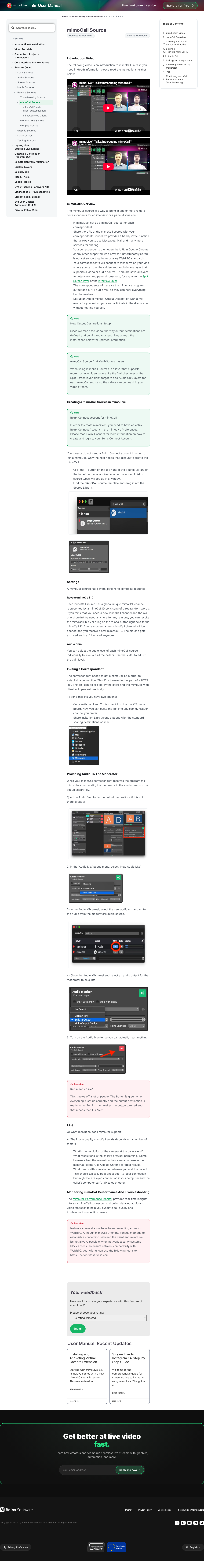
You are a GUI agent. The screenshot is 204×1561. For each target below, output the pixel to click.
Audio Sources (25, 77)
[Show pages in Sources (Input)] (12, 67)
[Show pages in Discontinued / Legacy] (12, 197)
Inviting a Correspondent (179, 60)
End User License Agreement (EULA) (25, 203)
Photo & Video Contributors (190, 1510)
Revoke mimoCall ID (178, 51)
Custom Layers (23, 166)
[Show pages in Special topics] (12, 182)
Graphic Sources (26, 130)
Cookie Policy (164, 1510)
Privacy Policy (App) (26, 210)
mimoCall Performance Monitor (92, 1198)
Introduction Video (175, 33)
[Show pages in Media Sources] (15, 87)
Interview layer (107, 280)
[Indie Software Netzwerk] (96, 1547)
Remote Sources (26, 92)
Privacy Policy (145, 1510)
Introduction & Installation (29, 44)
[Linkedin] (195, 1523)
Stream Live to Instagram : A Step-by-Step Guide (129, 1358)
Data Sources (25, 135)
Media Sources (25, 87)
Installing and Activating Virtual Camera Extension (83, 1358)
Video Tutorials (23, 49)
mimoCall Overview (176, 37)
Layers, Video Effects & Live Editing (27, 147)
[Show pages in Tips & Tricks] (12, 177)
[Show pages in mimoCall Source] (18, 102)
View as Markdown (137, 35)
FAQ (168, 72)
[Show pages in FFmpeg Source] (18, 125)
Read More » (76, 1389)
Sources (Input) (24, 67)
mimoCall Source (30, 102)
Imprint (128, 1510)
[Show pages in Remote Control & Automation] (12, 162)
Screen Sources (26, 82)
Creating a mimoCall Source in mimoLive (176, 43)
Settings (170, 48)
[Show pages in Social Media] (12, 172)
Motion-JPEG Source (32, 120)
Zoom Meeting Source (32, 97)
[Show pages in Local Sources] (15, 72)
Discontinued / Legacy (27, 196)
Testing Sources (26, 140)
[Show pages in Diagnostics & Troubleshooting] (12, 192)
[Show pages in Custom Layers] (12, 167)
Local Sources (25, 72)
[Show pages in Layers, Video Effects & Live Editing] (12, 145)
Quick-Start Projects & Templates (27, 56)
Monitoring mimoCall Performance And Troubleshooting (176, 79)
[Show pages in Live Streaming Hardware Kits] (12, 187)
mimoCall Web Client (35, 115)
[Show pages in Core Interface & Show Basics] (12, 62)
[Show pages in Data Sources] (15, 135)
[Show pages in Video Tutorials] (12, 49)
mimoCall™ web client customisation (34, 109)
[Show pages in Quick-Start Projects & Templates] (12, 54)
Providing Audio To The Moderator (178, 66)
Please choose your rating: (87, 1312)
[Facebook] (183, 1523)
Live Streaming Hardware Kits (32, 186)
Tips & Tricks (22, 176)
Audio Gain (173, 56)
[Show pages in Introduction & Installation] (12, 44)
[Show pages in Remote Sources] (15, 92)
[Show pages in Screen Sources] (15, 82)
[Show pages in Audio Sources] (15, 77)
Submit (77, 1328)
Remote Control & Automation (32, 161)
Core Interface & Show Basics (32, 62)
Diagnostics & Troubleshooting (32, 191)
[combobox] (32, 28)
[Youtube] (189, 1523)
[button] (15, 1547)
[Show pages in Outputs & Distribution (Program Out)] (12, 154)
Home (65, 16)
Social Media (22, 171)
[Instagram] (177, 1523)
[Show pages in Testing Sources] (15, 140)
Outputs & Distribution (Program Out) (27, 155)
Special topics (23, 181)
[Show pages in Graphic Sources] (15, 131)
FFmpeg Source (29, 125)
